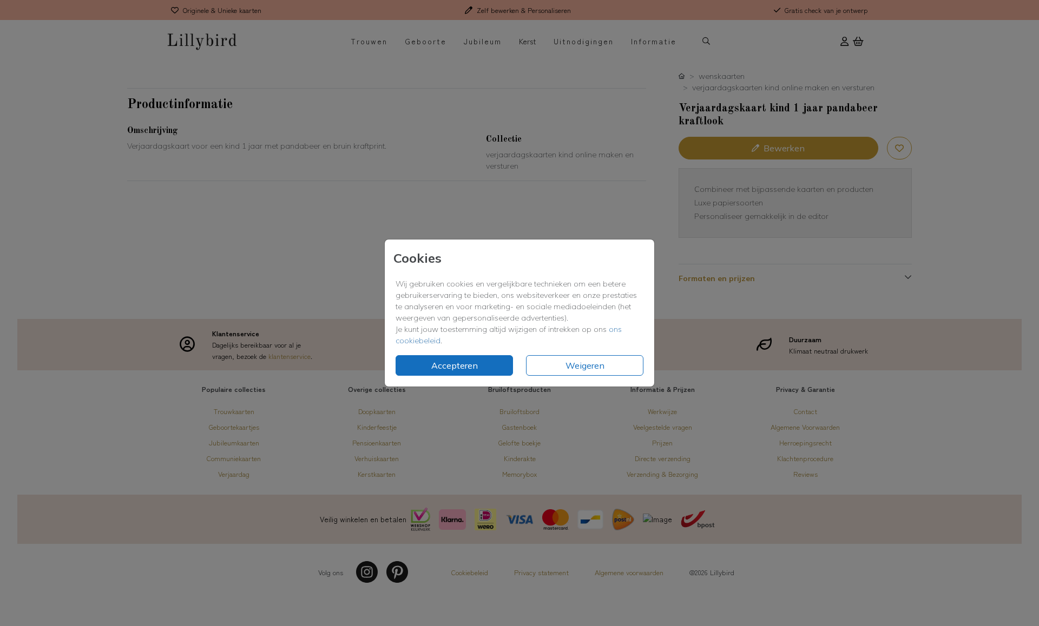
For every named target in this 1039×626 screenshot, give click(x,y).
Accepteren (454, 365)
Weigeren (584, 365)
